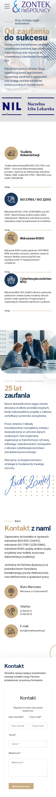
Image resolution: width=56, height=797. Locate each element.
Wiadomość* (15, 753)
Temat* (12, 735)
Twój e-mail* (35, 717)
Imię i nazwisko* (16, 717)
